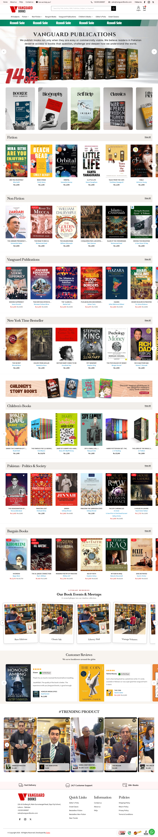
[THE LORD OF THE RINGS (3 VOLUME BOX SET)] (141, 429)
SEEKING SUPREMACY (16, 302)
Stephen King (91, 365)
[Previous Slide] (2, 622)
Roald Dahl (16, 451)
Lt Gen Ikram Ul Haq (141, 243)
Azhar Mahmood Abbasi (116, 304)
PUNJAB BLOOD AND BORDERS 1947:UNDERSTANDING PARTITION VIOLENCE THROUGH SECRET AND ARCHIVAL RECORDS (91, 302)
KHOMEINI (16, 574)
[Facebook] (144, 2)
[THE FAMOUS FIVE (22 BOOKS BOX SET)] (41, 429)
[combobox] (81, 8)
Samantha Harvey (66, 182)
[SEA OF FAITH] (91, 554)
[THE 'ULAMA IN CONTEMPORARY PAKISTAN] (66, 283)
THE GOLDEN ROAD (66, 241)
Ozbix (48, 833)
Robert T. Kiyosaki (141, 365)
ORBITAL (66, 180)
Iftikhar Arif (66, 576)
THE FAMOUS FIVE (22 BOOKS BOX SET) (41, 448)
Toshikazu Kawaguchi (116, 182)
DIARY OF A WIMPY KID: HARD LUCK (66, 448)
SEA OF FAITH (91, 574)
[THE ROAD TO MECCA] (41, 222)
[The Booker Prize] (20, 108)
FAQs (21, 2)
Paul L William (41, 576)
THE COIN (117, 690)
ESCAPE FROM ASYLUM (41, 363)
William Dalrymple (67, 243)
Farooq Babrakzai (16, 511)
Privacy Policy (124, 810)
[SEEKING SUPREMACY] (16, 283)
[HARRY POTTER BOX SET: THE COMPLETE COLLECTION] (116, 429)
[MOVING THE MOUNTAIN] (141, 222)
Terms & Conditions (126, 814)
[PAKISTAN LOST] (41, 489)
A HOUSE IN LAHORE (141, 508)
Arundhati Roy (66, 365)
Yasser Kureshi (16, 304)
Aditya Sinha (116, 516)
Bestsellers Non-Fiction (77, 814)
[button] (3, 51)
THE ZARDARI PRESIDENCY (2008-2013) (16, 241)
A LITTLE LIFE (91, 180)
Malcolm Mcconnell (116, 576)
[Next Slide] (155, 622)
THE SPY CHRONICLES (116, 508)
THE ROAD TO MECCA (41, 241)
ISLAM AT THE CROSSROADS (116, 241)
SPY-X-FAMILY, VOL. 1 (91, 448)
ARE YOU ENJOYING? (16, 180)
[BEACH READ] (41, 161)
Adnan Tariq (91, 304)
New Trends (73, 818)
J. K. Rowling (116, 451)
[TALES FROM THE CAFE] (116, 161)
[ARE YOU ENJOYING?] (16, 161)
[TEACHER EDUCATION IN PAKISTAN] (41, 283)
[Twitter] (153, 2)
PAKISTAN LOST (41, 508)
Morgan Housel (116, 365)
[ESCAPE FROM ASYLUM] (41, 344)
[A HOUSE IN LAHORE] (141, 489)
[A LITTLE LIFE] (91, 161)
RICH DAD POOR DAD (141, 363)
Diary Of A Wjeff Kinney (66, 451)
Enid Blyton (41, 451)
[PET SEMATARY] (91, 344)
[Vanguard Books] (21, 9)
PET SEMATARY (92, 363)
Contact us (29, 2)
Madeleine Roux (41, 365)
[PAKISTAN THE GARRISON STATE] (91, 489)
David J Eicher (141, 576)
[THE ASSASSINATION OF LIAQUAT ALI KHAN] (16, 489)
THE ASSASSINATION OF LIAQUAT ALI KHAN (16, 508)
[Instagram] (148, 2)
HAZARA (116, 302)
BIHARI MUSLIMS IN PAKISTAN (141, 302)
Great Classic (73, 807)
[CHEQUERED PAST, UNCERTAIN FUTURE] (91, 222)
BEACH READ (41, 180)
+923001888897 (23, 810)
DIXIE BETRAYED (141, 574)
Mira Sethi (16, 182)
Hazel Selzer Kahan (141, 511)
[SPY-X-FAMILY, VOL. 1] (91, 429)
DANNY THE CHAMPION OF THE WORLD (16, 448)
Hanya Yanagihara (91, 182)
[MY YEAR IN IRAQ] (116, 554)
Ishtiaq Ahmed (66, 511)
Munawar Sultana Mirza (41, 304)
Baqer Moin (16, 576)
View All (148, 137)
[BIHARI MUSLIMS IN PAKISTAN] (141, 283)
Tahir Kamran (91, 243)
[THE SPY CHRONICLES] (116, 489)
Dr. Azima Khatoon (142, 304)
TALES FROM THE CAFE (116, 180)
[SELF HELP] (85, 108)
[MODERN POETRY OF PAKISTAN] (66, 554)
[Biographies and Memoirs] (52, 108)
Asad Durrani (45, 694)
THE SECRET (16, 363)
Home (5, 2)
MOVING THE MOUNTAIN (141, 241)
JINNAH (66, 508)
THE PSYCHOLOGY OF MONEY (117, 363)
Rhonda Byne (16, 365)
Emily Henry (41, 182)
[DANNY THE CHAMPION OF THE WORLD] (16, 429)
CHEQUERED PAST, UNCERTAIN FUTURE (91, 241)
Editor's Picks (74, 803)
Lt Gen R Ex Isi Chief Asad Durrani (116, 513)
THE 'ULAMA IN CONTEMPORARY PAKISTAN (66, 302)
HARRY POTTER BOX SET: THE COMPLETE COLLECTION (116, 448)
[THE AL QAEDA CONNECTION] (41, 554)
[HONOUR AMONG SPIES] (36, 694)
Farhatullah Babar (16, 243)
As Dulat (116, 511)
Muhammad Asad (41, 243)
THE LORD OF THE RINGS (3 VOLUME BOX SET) (141, 448)
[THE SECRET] (16, 344)
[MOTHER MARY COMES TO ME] (66, 344)
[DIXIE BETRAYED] (141, 554)
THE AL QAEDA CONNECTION (41, 574)
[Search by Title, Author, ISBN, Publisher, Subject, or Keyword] (113, 8)
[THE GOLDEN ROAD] (66, 222)
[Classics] (118, 108)
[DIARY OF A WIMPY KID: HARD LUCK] (66, 429)
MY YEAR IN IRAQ (116, 574)
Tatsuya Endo (91, 451)
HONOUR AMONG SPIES (49, 691)
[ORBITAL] (66, 161)
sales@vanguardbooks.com (28, 813)
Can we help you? (44, 2)
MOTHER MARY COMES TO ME (67, 363)
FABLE (141, 180)
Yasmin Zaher (118, 693)
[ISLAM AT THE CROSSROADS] (116, 222)
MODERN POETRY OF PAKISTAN (66, 574)
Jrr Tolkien (141, 451)
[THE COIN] (109, 693)
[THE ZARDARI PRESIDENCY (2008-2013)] (16, 222)
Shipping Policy (124, 803)
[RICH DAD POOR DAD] (141, 344)
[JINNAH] (66, 489)
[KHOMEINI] (16, 554)
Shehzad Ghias (41, 511)
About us (13, 2)
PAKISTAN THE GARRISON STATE (91, 508)
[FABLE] (141, 161)
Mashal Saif (66, 304)
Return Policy (123, 807)
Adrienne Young (141, 182)
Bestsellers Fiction (75, 810)
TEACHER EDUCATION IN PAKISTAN (41, 302)
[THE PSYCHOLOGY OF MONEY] (116, 344)
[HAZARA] (116, 283)
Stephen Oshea (91, 576)
